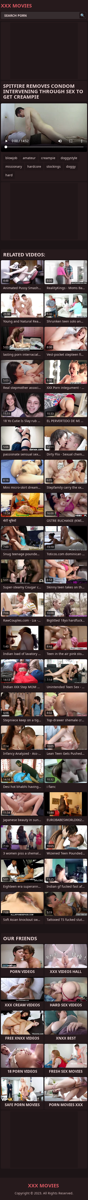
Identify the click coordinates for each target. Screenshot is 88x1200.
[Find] (82, 15)
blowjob (11, 158)
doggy (71, 166)
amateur (29, 158)
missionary (13, 166)
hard (9, 175)
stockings (53, 166)
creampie (48, 158)
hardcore (34, 166)
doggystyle (69, 158)
